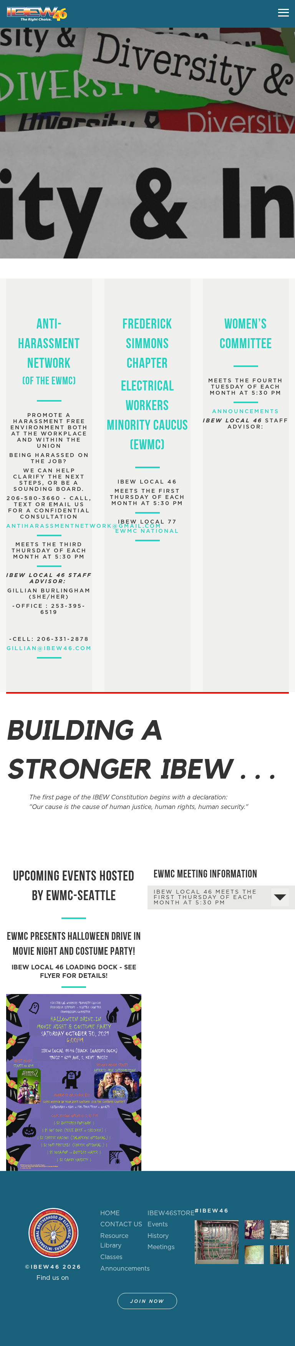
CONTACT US (121, 1224)
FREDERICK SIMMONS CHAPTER (147, 344)
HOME (110, 1213)
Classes (111, 1257)
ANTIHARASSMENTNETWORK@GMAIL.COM (83, 526)
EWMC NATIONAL (147, 531)
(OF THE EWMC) (49, 381)
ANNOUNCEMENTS (245, 411)
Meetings (161, 1247)
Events (158, 1224)
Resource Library (114, 1241)
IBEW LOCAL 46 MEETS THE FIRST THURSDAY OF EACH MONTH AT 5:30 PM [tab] (205, 897)
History (158, 1236)
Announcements (125, 1269)
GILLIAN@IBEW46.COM (49, 648)
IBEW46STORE (171, 1213)
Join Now (147, 1301)
